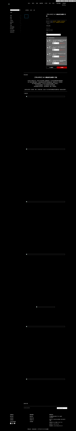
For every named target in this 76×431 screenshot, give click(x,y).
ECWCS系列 (12, 30)
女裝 (50, 3)
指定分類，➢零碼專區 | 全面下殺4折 (56, 21)
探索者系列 (12, 32)
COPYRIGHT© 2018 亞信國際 (43, 429)
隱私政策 (29, 429)
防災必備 (11, 28)
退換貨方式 (32, 419)
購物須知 (31, 416)
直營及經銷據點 (13, 421)
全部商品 (27, 10)
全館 (29, 3)
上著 (34, 10)
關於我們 (11, 416)
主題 (53, 3)
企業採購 (64, 3)
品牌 (33, 3)
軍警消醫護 (58, 3)
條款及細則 (34, 429)
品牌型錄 (11, 419)
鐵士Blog (64, 5)
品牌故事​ (11, 418)
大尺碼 (46, 3)
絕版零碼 (41, 3)
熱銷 (37, 3)
